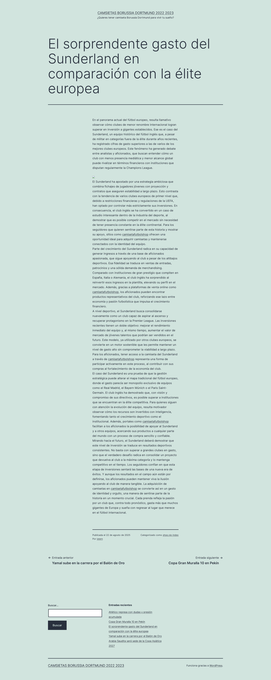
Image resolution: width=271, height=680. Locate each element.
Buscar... (53, 605)
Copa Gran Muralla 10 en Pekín (127, 621)
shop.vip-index (171, 535)
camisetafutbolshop (135, 234)
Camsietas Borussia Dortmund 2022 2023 (136, 13)
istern (100, 538)
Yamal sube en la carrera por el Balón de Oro (135, 636)
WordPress (215, 665)
